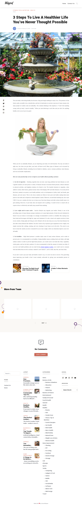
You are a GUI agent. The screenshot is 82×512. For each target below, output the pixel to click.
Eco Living (48, 451)
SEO (46, 481)
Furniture (48, 453)
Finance (26, 441)
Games (47, 476)
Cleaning (48, 445)
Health (33, 10)
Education (48, 385)
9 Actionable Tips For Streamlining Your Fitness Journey (27, 394)
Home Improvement (48, 443)
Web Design (48, 491)
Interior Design (49, 456)
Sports (45, 466)
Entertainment (47, 395)
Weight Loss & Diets (51, 438)
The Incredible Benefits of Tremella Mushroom (20, 305)
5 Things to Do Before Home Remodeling (27, 458)
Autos (44, 378)
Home (64, 3)
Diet (46, 413)
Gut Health (48, 425)
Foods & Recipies (20, 301)
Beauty (47, 410)
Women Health (49, 441)
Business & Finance (48, 393)
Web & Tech (48, 489)
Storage (47, 458)
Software (48, 486)
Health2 (45, 408)
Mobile (47, 478)
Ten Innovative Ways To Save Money (28, 444)
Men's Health (49, 430)
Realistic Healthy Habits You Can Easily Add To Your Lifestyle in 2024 (27, 406)
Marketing (48, 390)
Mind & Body (49, 433)
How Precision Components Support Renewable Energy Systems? (27, 380)
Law (44, 461)
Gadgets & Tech (50, 473)
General (26, 377)
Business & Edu (47, 380)
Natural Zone (49, 435)
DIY (46, 448)
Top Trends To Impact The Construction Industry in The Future (28, 432)
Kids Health (48, 428)
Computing (48, 471)
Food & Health (47, 400)
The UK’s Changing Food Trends (49, 305)
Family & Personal (48, 398)
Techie (44, 468)
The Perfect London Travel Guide (27, 418)
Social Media (49, 484)
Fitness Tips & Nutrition (21, 10)
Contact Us (71, 3)
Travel (25, 415)
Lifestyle (45, 463)
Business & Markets (51, 382)
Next (43, 323)
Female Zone (49, 415)
